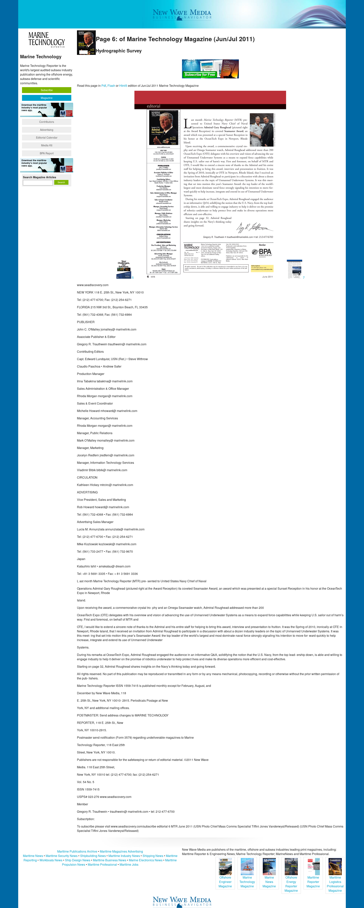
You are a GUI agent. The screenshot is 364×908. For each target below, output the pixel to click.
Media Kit (46, 145)
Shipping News (153, 856)
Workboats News (50, 860)
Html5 (123, 85)
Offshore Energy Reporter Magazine (291, 884)
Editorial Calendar (46, 137)
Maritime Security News (62, 856)
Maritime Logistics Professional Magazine (335, 884)
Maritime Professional (102, 864)
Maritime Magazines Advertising (121, 851)
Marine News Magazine (269, 881)
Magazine (47, 98)
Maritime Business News (110, 860)
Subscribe (47, 90)
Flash (111, 85)
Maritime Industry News (124, 856)
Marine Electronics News (145, 860)
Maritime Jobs (129, 864)
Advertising (46, 130)
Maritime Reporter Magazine (313, 881)
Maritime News (33, 856)
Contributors (46, 122)
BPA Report (47, 153)
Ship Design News (78, 860)
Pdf (103, 85)
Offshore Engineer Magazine (225, 881)
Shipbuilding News (93, 856)
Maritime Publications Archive (77, 851)
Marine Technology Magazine (247, 881)
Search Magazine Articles (39, 177)
